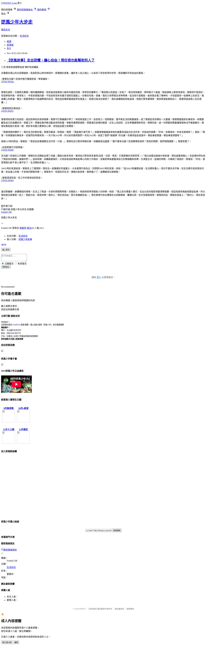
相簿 (9, 41)
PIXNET (82, 609)
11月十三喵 (8, 429)
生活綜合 (24, 36)
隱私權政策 (119, 609)
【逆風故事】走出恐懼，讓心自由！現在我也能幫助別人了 (51, 60)
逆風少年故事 (25, 239)
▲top (3, 244)
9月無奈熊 (9, 408)
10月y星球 (23, 408)
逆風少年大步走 (17, 21)
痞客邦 (23, 228)
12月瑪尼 (23, 429)
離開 (16, 642)
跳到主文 (5, 30)
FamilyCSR (6, 212)
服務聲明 (130, 609)
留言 (29, 228)
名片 (9, 48)
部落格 (10, 45)
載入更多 (6, 250)
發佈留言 (6, 267)
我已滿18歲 (7, 642)
